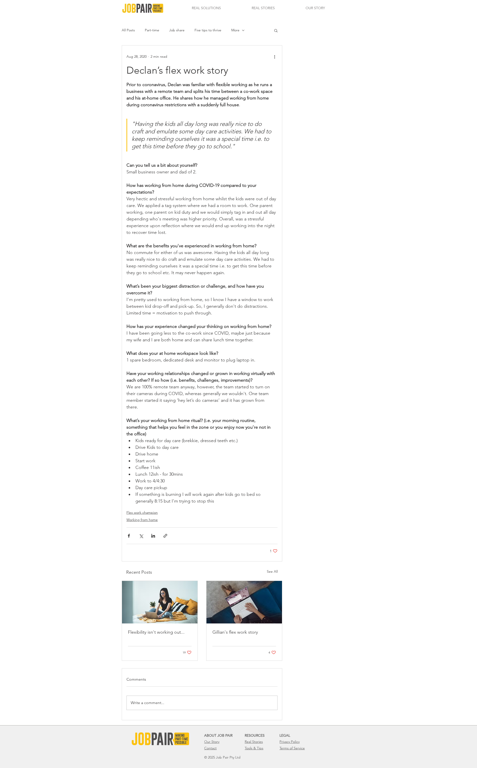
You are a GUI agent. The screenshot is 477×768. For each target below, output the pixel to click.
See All (272, 571)
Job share (177, 30)
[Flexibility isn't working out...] (160, 602)
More (235, 30)
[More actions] (275, 56)
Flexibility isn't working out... (156, 632)
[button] (206, 8)
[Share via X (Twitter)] (141, 535)
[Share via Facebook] (128, 535)
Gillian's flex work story (235, 632)
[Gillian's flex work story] (244, 602)
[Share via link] (165, 535)
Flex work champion (142, 512)
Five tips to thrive (208, 30)
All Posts (128, 30)
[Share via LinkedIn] (153, 535)
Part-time (152, 30)
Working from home (142, 519)
